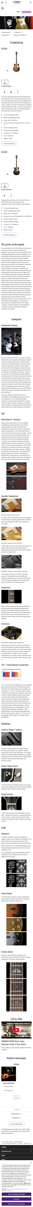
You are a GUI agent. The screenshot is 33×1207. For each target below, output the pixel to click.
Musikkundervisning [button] (6, 1151)
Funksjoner (17, 32)
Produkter (20, 1143)
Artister (3, 1159)
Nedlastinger (16, 1118)
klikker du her (27, 1183)
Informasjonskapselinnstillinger (16, 1194)
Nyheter (3, 1155)
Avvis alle (16, 1199)
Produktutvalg (5, 32)
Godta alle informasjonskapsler (16, 1204)
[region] (16, 1183)
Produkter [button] (3, 1147)
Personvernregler (11, 1189)
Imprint (4, 1189)
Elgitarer (26, 1143)
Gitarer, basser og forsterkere (9, 1143)
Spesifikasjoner (15, 1114)
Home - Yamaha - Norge (7, 1141)
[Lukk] (31, 1162)
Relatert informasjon (19, 35)
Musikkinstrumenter (18, 1141)
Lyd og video (5, 35)
